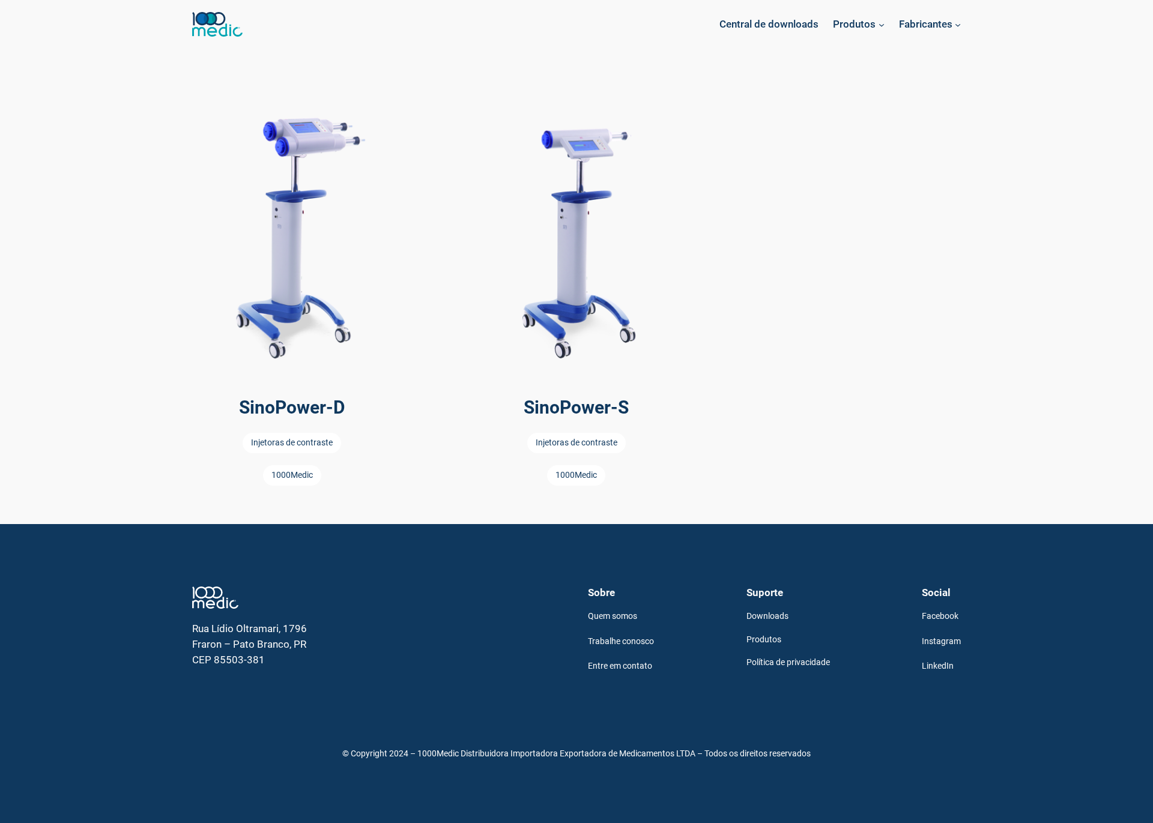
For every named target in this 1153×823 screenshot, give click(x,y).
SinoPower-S (576, 407)
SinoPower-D (292, 407)
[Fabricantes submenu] (958, 24)
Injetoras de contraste (292, 443)
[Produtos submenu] (882, 24)
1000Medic (292, 475)
